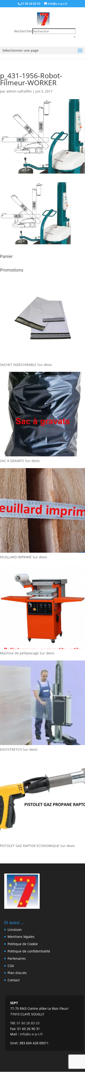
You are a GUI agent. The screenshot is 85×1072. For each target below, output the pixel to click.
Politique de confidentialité (29, 951)
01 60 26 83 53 (30, 4)
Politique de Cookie (23, 944)
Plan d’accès (17, 973)
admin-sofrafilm (19, 91)
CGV (11, 965)
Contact (14, 980)
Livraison (15, 929)
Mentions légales (21, 936)
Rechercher (23, 31)
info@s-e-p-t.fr (31, 1034)
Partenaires (17, 958)
